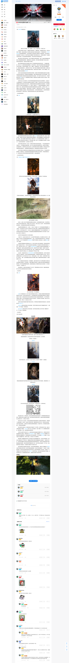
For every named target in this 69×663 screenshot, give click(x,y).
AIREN (22, 631)
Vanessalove (23, 647)
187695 (22, 603)
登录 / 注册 (64, 1)
